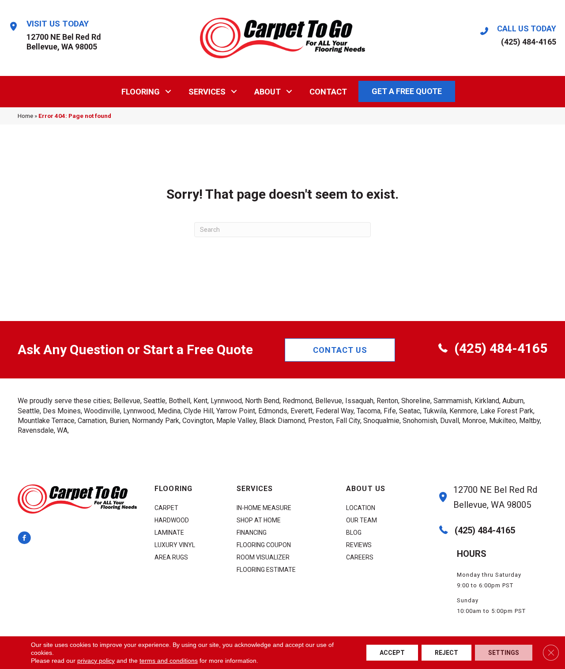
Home (25, 115)
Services (207, 91)
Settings (503, 652)
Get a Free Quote (407, 91)
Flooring (140, 91)
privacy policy (96, 660)
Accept (392, 652)
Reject (446, 652)
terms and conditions (168, 660)
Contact (328, 91)
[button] (168, 91)
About (267, 91)
